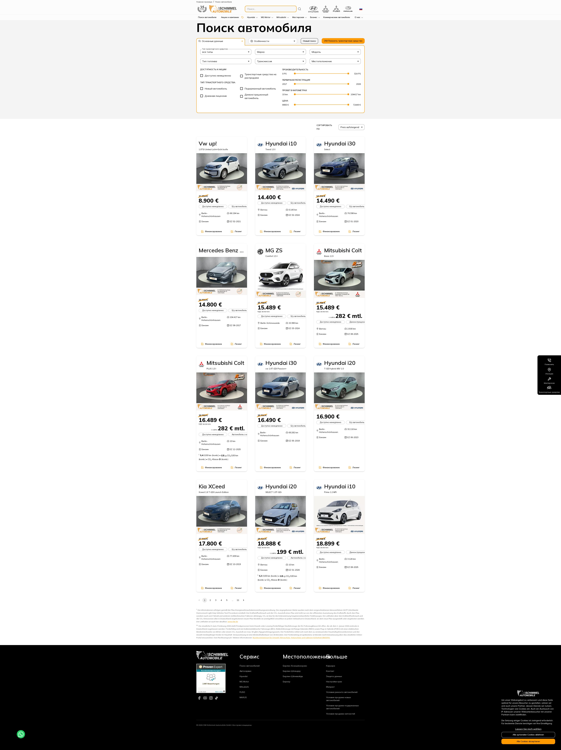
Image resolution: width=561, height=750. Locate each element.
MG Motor (244, 681)
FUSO (242, 692)
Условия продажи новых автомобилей (338, 699)
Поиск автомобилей (250, 665)
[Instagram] (211, 698)
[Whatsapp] (21, 734)
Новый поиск (309, 41)
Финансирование (213, 231)
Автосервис (245, 671)
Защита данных (334, 676)
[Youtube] (205, 698)
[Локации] (549, 369)
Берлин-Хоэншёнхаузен (295, 665)
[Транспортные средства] (549, 387)
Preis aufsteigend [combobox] (349, 127)
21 (238, 600)
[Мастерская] (549, 378)
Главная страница (204, 2)
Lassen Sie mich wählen (528, 728)
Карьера (330, 665)
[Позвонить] (549, 360)
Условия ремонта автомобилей (341, 692)
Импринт (330, 687)
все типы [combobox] (207, 51)
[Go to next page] (243, 600)
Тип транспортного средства (215, 49)
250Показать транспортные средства (343, 40)
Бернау (286, 681)
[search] (299, 9)
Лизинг (238, 231)
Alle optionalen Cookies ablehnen (528, 734)
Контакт (330, 671)
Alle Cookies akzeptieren (528, 741)
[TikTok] (216, 698)
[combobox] (220, 41)
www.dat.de (233, 621)
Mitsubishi (244, 687)
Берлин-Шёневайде (293, 676)
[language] (360, 9)
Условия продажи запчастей (340, 713)
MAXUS (243, 697)
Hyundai (243, 676)
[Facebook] (199, 698)
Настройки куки (334, 681)
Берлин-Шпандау (292, 671)
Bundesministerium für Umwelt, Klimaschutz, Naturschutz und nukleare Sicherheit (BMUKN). (291, 638)
